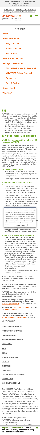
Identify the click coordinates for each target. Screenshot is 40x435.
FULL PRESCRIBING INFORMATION (12, 331)
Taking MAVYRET (14, 48)
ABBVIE (4, 349)
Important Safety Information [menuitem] (26, 10)
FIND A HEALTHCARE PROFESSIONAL (12, 339)
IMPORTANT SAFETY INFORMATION (12, 327)
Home (5, 33)
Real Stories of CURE (12, 58)
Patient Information (12, 309)
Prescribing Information (21, 307)
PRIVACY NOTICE (7, 370)
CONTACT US (5, 362)
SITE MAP (5, 353)
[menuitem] (31, 16)
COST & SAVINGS (7, 344)
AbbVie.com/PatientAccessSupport (14, 317)
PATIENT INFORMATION (8, 335)
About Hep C (8, 88)
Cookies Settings (7, 379)
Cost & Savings (13, 83)
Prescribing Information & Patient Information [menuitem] (19, 12)
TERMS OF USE (6, 366)
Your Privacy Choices (9, 383)
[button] (36, 16)
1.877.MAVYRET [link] (25, 3)
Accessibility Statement (10, 357)
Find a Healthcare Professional (21, 68)
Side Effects (11, 53)
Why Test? (7, 93)
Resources (11, 78)
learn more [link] (23, 5)
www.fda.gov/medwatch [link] (10, 304)
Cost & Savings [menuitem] (9, 10)
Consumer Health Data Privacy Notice (14, 374)
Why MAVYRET (13, 43)
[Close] (34, 210)
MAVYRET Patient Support (19, 73)
